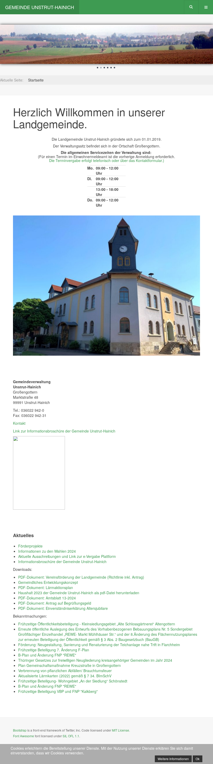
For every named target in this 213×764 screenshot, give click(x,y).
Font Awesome (23, 736)
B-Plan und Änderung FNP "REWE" (47, 655)
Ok (197, 758)
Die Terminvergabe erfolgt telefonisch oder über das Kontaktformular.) (106, 160)
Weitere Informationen (173, 758)
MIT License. (121, 730)
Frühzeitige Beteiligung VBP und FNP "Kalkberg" (58, 691)
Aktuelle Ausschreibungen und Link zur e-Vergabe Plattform (67, 556)
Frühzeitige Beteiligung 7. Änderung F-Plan (53, 649)
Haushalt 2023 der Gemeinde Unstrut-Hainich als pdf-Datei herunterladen (78, 592)
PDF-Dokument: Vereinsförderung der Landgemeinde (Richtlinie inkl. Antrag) (81, 577)
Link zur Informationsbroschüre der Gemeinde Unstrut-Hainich (64, 431)
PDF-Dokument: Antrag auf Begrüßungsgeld (54, 603)
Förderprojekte (30, 546)
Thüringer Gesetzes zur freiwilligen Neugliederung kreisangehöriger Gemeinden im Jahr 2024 (95, 660)
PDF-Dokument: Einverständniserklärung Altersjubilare (63, 608)
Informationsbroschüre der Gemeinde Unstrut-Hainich (62, 561)
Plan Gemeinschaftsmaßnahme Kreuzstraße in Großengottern (69, 665)
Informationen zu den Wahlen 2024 (47, 551)
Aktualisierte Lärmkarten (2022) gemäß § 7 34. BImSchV (64, 675)
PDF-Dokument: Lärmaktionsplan (45, 587)
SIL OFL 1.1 (71, 736)
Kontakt (19, 423)
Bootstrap (19, 730)
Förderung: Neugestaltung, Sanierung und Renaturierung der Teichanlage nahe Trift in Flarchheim (99, 644)
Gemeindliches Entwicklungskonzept (48, 582)
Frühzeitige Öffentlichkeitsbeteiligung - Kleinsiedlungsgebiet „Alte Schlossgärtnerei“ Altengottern (96, 623)
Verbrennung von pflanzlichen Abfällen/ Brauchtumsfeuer (65, 670)
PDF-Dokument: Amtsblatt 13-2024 (47, 597)
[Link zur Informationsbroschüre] (39, 472)
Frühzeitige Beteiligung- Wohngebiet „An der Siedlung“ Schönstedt (72, 681)
